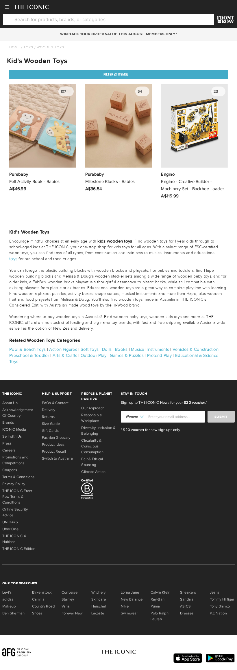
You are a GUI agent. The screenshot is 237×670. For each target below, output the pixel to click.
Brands (8, 423)
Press (7, 443)
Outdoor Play (93, 355)
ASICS (185, 606)
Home (14, 47)
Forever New (72, 613)
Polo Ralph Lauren (160, 616)
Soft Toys (90, 349)
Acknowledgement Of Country (17, 413)
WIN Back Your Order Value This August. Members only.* (118, 34)
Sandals (187, 599)
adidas (7, 599)
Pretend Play (159, 355)
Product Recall (54, 451)
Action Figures (63, 349)
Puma (155, 606)
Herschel (98, 606)
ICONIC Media (14, 429)
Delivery (48, 410)
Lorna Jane (130, 592)
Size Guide (51, 424)
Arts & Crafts (65, 355)
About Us (10, 403)
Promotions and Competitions (15, 460)
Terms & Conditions (18, 477)
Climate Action (93, 472)
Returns (48, 417)
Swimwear (129, 613)
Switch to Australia (57, 458)
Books (121, 349)
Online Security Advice (15, 512)
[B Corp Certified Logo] (98, 490)
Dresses (187, 613)
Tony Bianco (220, 606)
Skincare (98, 599)
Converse (69, 592)
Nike (125, 606)
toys (13, 258)
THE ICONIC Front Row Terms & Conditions (17, 496)
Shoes (37, 613)
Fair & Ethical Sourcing (92, 462)
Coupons (9, 470)
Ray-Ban (158, 599)
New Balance (131, 599)
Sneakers (188, 592)
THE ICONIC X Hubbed (14, 539)
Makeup (9, 606)
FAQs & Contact (55, 403)
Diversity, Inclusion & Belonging (98, 431)
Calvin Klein (161, 592)
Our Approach (92, 408)
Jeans (215, 592)
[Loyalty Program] (225, 19)
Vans (66, 606)
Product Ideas (53, 445)
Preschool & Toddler (29, 355)
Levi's (7, 592)
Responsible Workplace (91, 418)
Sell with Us (12, 436)
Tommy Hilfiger (222, 599)
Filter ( (115, 74)
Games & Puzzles (127, 355)
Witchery (98, 592)
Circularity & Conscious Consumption (92, 446)
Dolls (107, 349)
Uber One (10, 529)
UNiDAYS (10, 522)
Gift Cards (50, 431)
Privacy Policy (13, 484)
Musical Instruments (150, 349)
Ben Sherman (13, 613)
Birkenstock (42, 592)
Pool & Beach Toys (27, 349)
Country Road (43, 606)
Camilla (38, 599)
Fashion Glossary (56, 438)
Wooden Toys (50, 47)
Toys (28, 47)
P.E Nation (218, 613)
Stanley (68, 599)
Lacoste (97, 613)
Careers (9, 450)
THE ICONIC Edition (18, 549)
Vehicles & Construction (196, 349)
